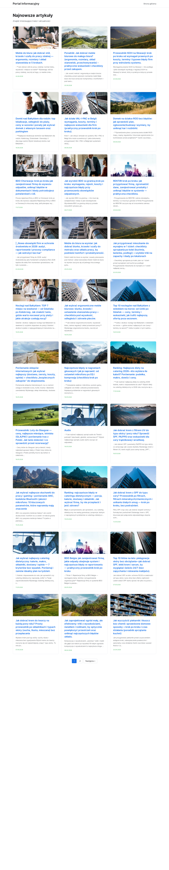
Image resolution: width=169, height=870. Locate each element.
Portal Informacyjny (26, 3)
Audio (67, 430)
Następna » (90, 661)
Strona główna (149, 4)
